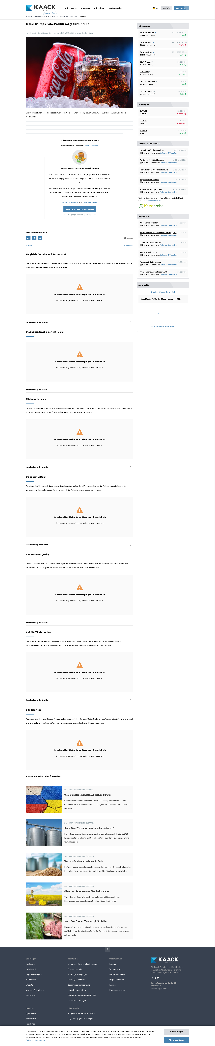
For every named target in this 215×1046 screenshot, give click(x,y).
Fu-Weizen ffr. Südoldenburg (152, 150)
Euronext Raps (146, 42)
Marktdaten (31, 979)
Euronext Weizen (147, 32)
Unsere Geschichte (117, 974)
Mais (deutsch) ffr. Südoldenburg (154, 169)
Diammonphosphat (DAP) (151, 242)
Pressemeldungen (117, 990)
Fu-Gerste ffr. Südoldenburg (152, 160)
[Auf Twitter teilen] (40, 238)
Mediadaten (31, 995)
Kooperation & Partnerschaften (81, 1013)
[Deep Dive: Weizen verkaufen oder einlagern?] (44, 832)
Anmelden (180, 8)
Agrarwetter (31, 1013)
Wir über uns (114, 969)
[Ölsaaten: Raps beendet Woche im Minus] (44, 894)
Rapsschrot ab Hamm (149, 179)
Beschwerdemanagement (79, 985)
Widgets (29, 985)
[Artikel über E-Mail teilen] (28, 238)
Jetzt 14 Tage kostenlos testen (79, 209)
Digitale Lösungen (34, 974)
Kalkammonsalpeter (149, 222)
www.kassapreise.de (152, 200)
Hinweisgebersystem (77, 990)
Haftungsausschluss (76, 979)
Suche (165, 8)
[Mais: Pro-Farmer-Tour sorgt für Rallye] (44, 926)
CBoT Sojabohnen (147, 81)
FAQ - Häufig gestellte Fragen (80, 1018)
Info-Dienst (54, 16)
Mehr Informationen (70, 202)
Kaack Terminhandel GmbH (36, 16)
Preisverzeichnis (75, 969)
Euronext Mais (146, 52)
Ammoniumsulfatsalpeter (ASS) (153, 272)
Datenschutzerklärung (35, 1040)
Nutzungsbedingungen (77, 974)
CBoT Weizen (145, 62)
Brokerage (30, 964)
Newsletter (31, 1018)
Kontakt (113, 964)
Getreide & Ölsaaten (69, 16)
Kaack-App (30, 1024)
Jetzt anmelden (91, 145)
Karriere (112, 985)
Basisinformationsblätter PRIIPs (82, 995)
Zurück (29, 245)
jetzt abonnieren (91, 202)
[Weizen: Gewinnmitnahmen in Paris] (44, 864)
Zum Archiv (128, 245)
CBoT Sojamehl (146, 91)
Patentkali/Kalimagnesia (150, 262)
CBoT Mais (144, 71)
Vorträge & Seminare (35, 990)
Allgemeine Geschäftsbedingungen (82, 964)
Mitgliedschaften (116, 979)
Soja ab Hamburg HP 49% (151, 189)
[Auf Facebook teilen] (34, 238)
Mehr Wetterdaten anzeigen (163, 326)
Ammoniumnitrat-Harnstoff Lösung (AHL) (158, 232)
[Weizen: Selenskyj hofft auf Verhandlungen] (44, 799)
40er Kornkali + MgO (148, 252)
